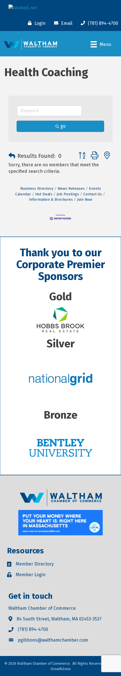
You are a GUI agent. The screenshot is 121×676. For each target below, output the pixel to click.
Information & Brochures (51, 199)
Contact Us (92, 194)
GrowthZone (61, 669)
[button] (11, 156)
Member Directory (35, 564)
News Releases (71, 188)
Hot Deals (43, 194)
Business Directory (36, 188)
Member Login (31, 574)
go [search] (63, 126)
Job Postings (68, 194)
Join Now (84, 199)
